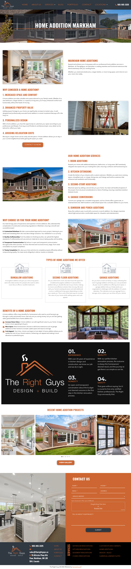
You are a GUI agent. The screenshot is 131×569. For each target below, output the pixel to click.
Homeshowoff (76, 567)
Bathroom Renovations (83, 546)
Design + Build (105, 553)
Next (128, 435)
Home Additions (106, 549)
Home (56, 546)
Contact (58, 556)
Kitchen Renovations (81, 549)
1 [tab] (62, 457)
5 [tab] (69, 457)
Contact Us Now (33, 145)
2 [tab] (64, 457)
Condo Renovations (81, 556)
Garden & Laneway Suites (109, 556)
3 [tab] (65, 457)
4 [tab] (67, 457)
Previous (2, 435)
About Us (58, 549)
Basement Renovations (82, 553)
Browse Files (98, 508)
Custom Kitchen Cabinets (110, 546)
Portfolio (58, 553)
